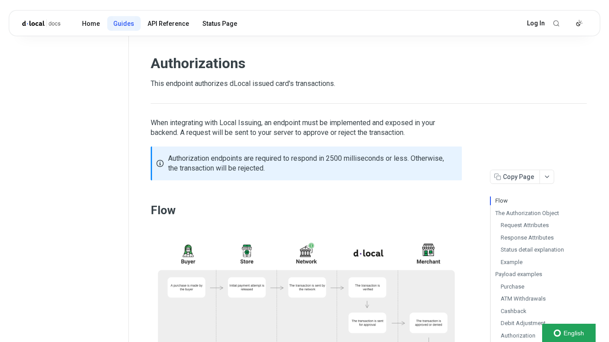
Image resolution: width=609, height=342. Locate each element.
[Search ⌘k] (556, 23)
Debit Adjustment (523, 323)
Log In (536, 23)
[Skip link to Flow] (144, 210)
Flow (501, 200)
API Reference (168, 23)
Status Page (219, 23)
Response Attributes (527, 237)
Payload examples (518, 274)
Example (512, 262)
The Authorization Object (527, 213)
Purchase (512, 286)
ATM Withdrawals (523, 298)
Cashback (514, 311)
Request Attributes (525, 225)
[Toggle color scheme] (579, 23)
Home (91, 23)
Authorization (518, 335)
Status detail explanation (532, 249)
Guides (123, 23)
